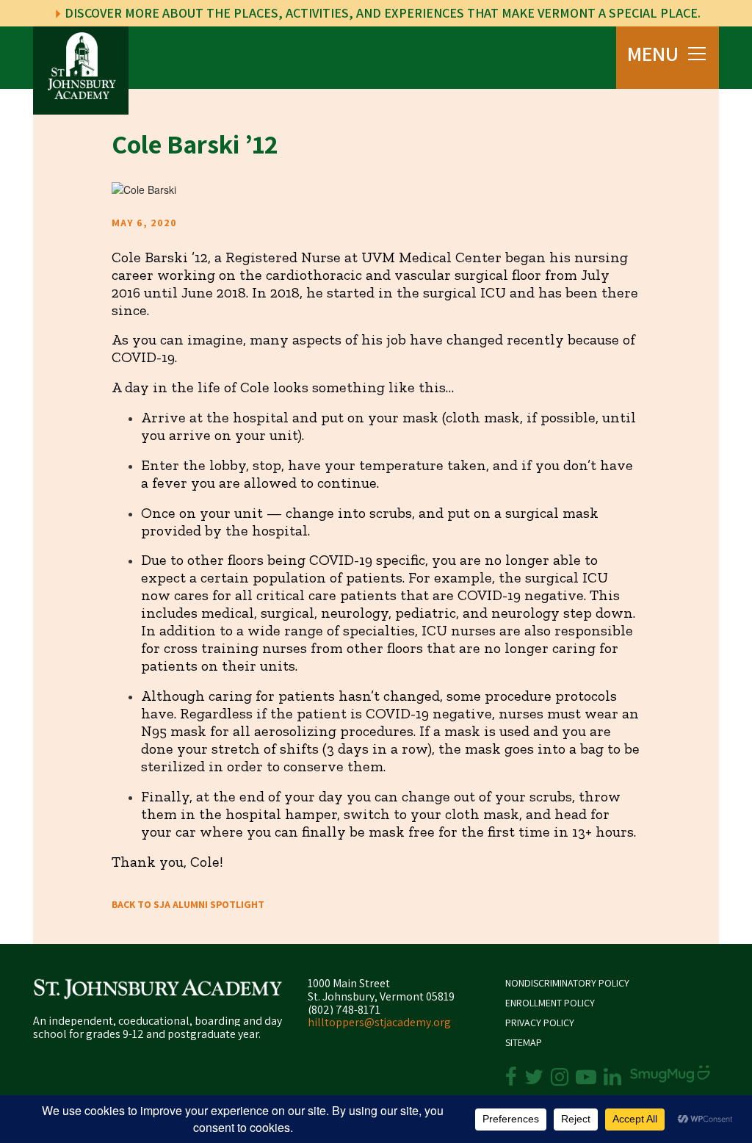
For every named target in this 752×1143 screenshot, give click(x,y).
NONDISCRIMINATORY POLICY (567, 983)
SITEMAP (523, 1042)
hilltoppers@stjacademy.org (379, 1022)
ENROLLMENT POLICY (550, 1003)
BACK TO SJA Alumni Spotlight (188, 904)
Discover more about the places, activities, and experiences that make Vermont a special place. (381, 12)
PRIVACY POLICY (539, 1023)
